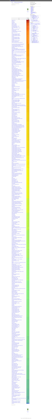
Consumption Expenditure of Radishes (16, 154)
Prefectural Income (14, 270)
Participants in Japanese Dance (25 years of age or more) (18, 293)
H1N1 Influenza (13, 102)
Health (31, 11)
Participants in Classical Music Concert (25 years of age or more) (18, 288)
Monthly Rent (13, 341)
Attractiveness (13, 56)
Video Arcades (13, 338)
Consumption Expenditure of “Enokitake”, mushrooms (17, 255)
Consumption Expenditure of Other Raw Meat (16, 31)
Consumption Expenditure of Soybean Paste (16, 69)
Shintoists (13, 200)
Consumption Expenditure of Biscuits (15, 74)
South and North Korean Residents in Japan (16, 355)
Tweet (28, 11)
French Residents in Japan (14, 321)
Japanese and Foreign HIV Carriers (15, 390)
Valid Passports (13, 283)
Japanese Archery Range (14, 153)
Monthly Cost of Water (14, 23)
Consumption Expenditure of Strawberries (16, 401)
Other (31, 13)
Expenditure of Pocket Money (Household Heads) (17, 188)
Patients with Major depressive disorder (16, 216)
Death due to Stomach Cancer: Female (16, 117)
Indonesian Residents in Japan (15, 181)
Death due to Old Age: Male (14, 384)
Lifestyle (32, 10)
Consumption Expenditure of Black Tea (16, 210)
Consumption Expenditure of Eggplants (16, 100)
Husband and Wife (14, 158)
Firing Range (13, 239)
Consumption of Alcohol (14, 238)
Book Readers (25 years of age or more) (16, 251)
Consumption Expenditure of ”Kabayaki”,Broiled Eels (17, 340)
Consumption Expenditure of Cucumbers (16, 311)
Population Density (14, 361)
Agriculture (32, 7)
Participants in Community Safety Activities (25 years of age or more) (19, 80)
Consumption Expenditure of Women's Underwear (17, 317)
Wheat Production (13, 20)
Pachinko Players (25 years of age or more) (16, 59)
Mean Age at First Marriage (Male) (15, 349)
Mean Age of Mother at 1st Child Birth (16, 233)
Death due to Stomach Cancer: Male (15, 140)
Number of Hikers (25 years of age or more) (16, 367)
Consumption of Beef (14, 223)
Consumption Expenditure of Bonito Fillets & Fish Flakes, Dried (18, 339)
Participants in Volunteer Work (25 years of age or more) (17, 81)
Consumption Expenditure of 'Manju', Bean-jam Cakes (17, 356)
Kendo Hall (13, 91)
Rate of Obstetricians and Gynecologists (16, 334)
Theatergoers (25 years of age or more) (16, 276)
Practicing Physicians (14, 236)
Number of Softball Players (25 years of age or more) (17, 257)
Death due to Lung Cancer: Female (15, 93)
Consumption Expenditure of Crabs (15, 128)
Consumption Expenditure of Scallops (16, 107)
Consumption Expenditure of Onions (15, 29)
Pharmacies (13, 111)
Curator (12, 162)
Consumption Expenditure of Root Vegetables (16, 79)
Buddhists (13, 137)
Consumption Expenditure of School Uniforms (16, 231)
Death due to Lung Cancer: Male (15, 41)
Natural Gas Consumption (14, 292)
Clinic (12, 397)
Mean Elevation (13, 287)
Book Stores (13, 369)
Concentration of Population (14, 222)
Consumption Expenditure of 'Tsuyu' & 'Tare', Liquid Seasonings (18, 147)
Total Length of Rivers (14, 135)
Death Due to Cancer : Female (15, 76)
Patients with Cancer (14, 57)
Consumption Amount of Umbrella (15, 378)
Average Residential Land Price (15, 386)
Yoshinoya (13, 300)
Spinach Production (14, 396)
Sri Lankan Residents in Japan (15, 278)
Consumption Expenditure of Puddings (16, 217)
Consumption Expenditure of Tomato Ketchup (16, 73)
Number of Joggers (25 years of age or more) (16, 167)
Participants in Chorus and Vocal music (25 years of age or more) (18, 374)
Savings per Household (14, 375)
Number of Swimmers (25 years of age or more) (17, 316)
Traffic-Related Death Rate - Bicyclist (15, 350)
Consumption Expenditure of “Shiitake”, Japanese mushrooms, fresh (19, 58)
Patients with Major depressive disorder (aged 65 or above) (18, 125)
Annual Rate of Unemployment (15, 211)
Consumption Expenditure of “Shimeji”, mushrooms (17, 373)
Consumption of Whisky (14, 146)
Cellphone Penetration (14, 323)
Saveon (12, 261)
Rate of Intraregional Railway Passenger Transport (17, 182)
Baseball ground (13, 85)
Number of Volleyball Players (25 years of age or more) (17, 212)
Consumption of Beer (14, 176)
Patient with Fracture (14, 96)
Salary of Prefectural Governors (15, 346)
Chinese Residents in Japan (15, 368)
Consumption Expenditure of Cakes (15, 129)
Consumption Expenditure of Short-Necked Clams (17, 282)
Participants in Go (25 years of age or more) (16, 187)
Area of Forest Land (14, 63)
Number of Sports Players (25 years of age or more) (17, 357)
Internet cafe (13, 295)
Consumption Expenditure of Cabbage (16, 221)
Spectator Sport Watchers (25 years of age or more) (17, 42)
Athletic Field (13, 172)
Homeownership (13, 183)
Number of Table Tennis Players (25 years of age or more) (18, 157)
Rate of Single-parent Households (15, 198)
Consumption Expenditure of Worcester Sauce (16, 366)
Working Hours (13, 47)
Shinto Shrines (13, 178)
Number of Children (14, 199)
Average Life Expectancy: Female (15, 152)
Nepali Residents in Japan (14, 277)
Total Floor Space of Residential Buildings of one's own (17, 75)
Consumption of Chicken (14, 161)
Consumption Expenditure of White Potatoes (16, 62)
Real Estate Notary (14, 383)
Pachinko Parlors (13, 256)
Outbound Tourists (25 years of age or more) (16, 281)
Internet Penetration (14, 242)
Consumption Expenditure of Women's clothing (16, 265)
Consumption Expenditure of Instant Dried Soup (17, 306)
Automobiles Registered (14, 123)
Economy (32, 8)
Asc (27, 19)
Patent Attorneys (13, 329)
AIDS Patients (13, 389)
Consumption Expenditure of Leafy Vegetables (16, 205)
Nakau (12, 177)
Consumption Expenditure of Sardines (16, 194)
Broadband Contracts (14, 333)
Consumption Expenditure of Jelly (15, 136)
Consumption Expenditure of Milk (15, 184)
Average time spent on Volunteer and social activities (17, 201)
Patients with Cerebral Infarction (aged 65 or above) (17, 118)
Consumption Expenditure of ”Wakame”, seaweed (17, 250)
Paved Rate (13, 289)
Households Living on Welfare (15, 218)
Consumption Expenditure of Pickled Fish (16, 35)
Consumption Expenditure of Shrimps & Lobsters (17, 70)
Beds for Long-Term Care (14, 106)
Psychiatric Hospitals (14, 92)
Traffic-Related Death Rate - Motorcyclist (16, 402)
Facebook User (13, 249)
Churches (13, 362)
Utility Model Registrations (14, 344)
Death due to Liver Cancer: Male (15, 163)
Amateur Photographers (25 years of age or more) (17, 192)
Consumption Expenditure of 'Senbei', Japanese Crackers (18, 271)
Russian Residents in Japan (15, 48)
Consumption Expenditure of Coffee (15, 101)
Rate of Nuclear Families (14, 363)
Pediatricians (13, 305)
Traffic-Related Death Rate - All (15, 175)
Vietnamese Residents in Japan (15, 246)
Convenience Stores (14, 30)
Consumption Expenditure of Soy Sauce (16, 148)
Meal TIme (13, 403)
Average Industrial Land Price (15, 391)
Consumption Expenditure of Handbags (16, 131)
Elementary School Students (15, 243)
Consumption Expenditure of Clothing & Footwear (17, 237)
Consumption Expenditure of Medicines (16, 88)
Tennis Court (13, 97)
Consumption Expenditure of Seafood (15, 34)
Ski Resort (13, 36)
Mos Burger (13, 304)
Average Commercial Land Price (15, 351)
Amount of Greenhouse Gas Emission (16, 298)
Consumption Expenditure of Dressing (16, 395)
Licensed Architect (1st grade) (15, 294)
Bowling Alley (13, 195)
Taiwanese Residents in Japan (15, 379)
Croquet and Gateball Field (14, 114)
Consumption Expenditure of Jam (15, 312)
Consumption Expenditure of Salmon (15, 37)
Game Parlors (13, 322)
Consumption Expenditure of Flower (15, 260)
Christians (13, 352)
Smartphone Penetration (14, 232)
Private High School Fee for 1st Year (15, 332)
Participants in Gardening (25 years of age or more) (17, 193)
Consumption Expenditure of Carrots (15, 310)
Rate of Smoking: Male (14, 25)
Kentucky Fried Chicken (14, 113)
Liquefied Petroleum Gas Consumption (16, 266)
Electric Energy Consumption (15, 68)
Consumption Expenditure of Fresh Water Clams (17, 151)
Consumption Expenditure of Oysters (15, 224)
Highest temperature (14, 328)
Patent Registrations (14, 358)
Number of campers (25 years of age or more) (16, 64)
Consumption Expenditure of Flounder (16, 40)
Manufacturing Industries (14, 213)
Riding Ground (13, 206)
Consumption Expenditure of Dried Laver (16, 112)
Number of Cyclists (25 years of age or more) (16, 103)
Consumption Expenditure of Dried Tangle (16, 141)
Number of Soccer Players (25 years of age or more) (17, 345)
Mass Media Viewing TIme (14, 119)
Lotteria (12, 28)
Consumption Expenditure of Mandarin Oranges (17, 299)
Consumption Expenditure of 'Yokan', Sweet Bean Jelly (17, 46)
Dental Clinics (13, 284)
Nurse (12, 108)
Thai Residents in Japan (14, 372)
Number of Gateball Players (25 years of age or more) (17, 170)
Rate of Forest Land (14, 272)
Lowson (12, 275)
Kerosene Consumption (14, 24)
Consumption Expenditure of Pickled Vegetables (17, 124)
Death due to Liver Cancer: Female (15, 120)
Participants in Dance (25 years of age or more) (17, 301)
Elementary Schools (14, 264)
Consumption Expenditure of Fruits (15, 385)
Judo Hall (13, 87)
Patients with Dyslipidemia (14, 171)
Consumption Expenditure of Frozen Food (16, 130)
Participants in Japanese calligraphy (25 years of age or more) (18, 392)
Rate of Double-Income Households (15, 134)
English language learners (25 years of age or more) (17, 315)
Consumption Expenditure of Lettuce (15, 335)
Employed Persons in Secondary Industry (16, 142)
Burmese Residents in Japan (15, 327)
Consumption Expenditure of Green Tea (16, 159)
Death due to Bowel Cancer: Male (15, 252)
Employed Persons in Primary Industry (16, 86)
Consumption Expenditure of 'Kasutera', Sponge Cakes (17, 267)
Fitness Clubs (13, 318)
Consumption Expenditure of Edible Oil (16, 380)
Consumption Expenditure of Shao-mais (16, 189)
